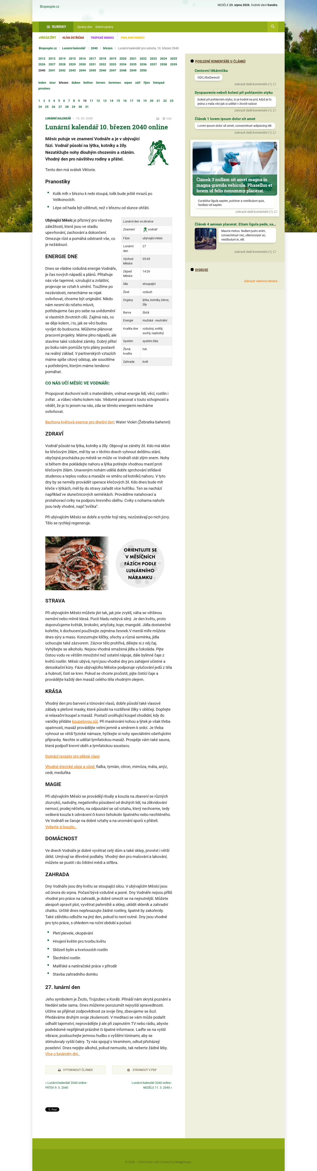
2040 (94, 48)
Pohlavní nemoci (132, 37)
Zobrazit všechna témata (260, 281)
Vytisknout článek (78, 1070)
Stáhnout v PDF (144, 1070)
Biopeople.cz (49, 6)
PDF (169, 118)
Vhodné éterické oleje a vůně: (70, 766)
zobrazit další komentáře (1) (253, 84)
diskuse (201, 270)
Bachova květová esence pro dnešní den (79, 422)
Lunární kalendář (73, 48)
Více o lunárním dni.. (62, 1054)
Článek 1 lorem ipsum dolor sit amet (225, 119)
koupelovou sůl (85, 721)
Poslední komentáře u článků (220, 61)
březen (108, 48)
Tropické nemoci (102, 37)
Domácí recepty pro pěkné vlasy (72, 756)
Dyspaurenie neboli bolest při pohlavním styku (234, 92)
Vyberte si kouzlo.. (61, 827)
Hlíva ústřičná (73, 37)
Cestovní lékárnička (211, 70)
